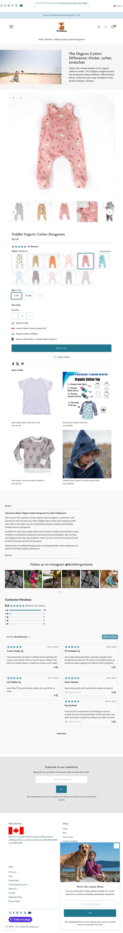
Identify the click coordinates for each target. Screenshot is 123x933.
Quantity (15, 310)
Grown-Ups (68, 837)
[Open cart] (112, 26)
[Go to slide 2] (61, 592)
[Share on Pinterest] (22, 364)
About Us (13, 888)
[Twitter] (16, 6)
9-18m (28, 295)
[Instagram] (8, 6)
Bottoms (48, 39)
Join (61, 789)
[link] (14, 579)
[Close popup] (116, 845)
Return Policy (14, 901)
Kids (64, 833)
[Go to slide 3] (63, 592)
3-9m (16, 295)
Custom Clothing (70, 841)
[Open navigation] (11, 27)
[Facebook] (5, 6)
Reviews (12, 872)
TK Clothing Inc (31, 927)
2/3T (41, 296)
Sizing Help (14, 880)
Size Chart (16, 305)
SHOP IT (13, 579)
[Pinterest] (12, 6)
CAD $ (119, 6)
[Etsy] (1, 6)
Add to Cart (61, 348)
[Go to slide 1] (59, 592)
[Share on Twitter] (18, 364)
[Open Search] (99, 26)
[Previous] (34, 6)
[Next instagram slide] (114, 579)
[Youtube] (21, 6)
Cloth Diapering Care (18, 884)
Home (41, 39)
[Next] (88, 6)
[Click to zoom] (109, 97)
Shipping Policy (15, 897)
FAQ (10, 876)
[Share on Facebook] (13, 364)
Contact (12, 893)
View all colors (105, 251)
